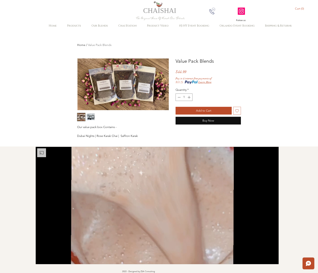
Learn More (204, 82)
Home (81, 45)
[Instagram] (241, 11)
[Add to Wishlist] (237, 111)
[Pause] (40, 259)
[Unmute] (46, 259)
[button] (300, 8)
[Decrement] (178, 97)
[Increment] (189, 97)
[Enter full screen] (273, 259)
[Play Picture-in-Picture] (267, 259)
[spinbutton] (184, 97)
